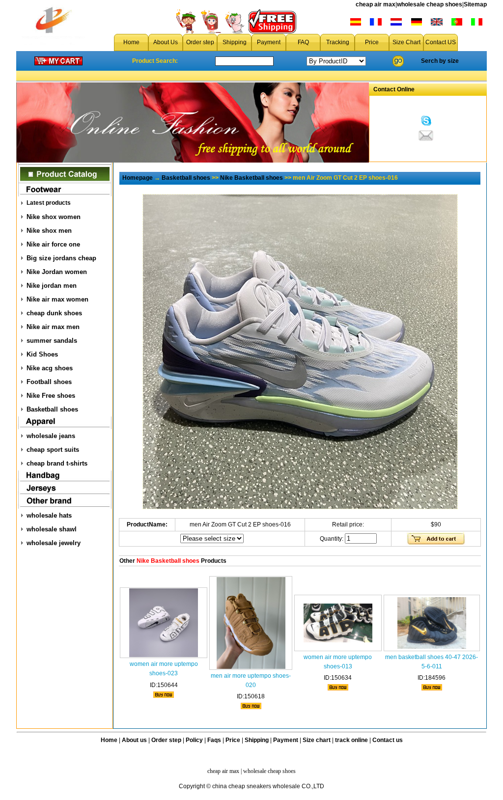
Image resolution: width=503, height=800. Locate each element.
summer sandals (52, 340)
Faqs (214, 740)
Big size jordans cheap (61, 258)
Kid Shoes (42, 354)
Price (372, 42)
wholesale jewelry (54, 543)
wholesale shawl (52, 529)
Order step (200, 42)
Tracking (337, 42)
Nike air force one (53, 244)
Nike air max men (53, 327)
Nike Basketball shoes (251, 177)
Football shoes (49, 382)
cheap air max (375, 4)
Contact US (440, 42)
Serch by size (440, 60)
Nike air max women (57, 299)
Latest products (49, 202)
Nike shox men (49, 230)
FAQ (303, 42)
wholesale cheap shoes (429, 4)
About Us (165, 42)
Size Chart (406, 42)
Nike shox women (54, 217)
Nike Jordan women (57, 272)
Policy (194, 740)
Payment (268, 42)
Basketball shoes (52, 409)
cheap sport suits (53, 449)
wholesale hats (49, 515)
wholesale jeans (51, 436)
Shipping (235, 42)
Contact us (387, 740)
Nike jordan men (52, 285)
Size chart (317, 740)
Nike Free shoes (51, 395)
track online (351, 740)
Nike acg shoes (50, 368)
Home (131, 42)
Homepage (137, 177)
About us (134, 740)
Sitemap (475, 4)
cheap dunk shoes (54, 313)
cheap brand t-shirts (57, 463)
